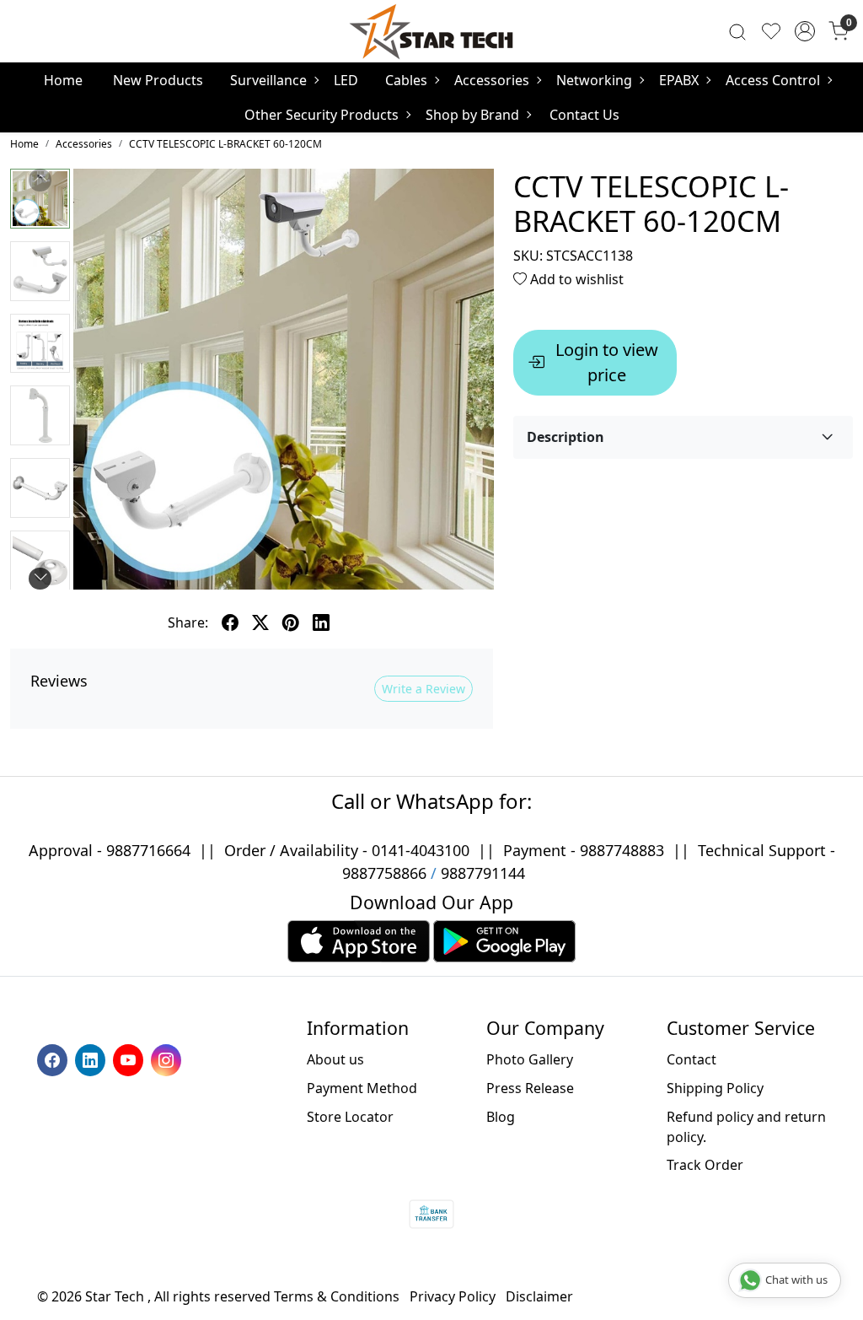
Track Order (705, 1165)
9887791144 (483, 873)
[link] (737, 31)
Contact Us (584, 114)
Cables (406, 80)
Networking (594, 80)
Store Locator (350, 1116)
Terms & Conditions (336, 1296)
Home (63, 80)
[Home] (431, 31)
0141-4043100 (420, 850)
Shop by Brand (472, 114)
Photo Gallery (529, 1059)
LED (346, 80)
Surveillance (268, 80)
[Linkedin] (92, 1058)
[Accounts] (805, 31)
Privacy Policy (453, 1296)
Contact (691, 1059)
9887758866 (384, 873)
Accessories (491, 80)
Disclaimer (539, 1296)
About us (335, 1059)
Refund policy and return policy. (746, 1126)
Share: (188, 622)
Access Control (773, 80)
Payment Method (362, 1088)
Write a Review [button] (423, 689)
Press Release (530, 1088)
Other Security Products (321, 114)
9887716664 (148, 850)
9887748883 (622, 850)
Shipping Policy (715, 1088)
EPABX (679, 80)
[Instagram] (168, 1058)
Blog (500, 1116)
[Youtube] (130, 1058)
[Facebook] (54, 1058)
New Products (158, 80)
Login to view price (606, 362)
